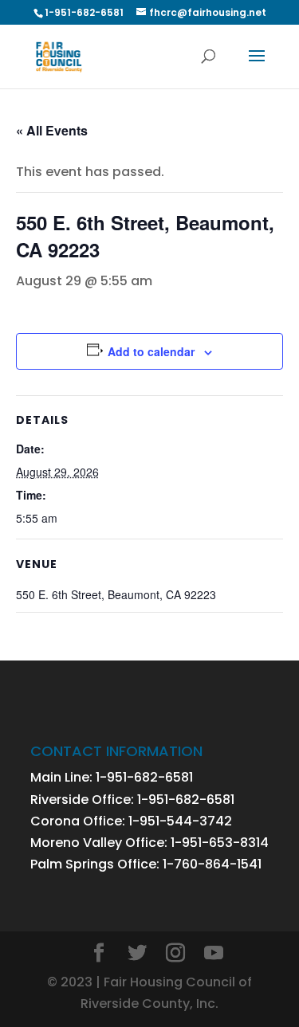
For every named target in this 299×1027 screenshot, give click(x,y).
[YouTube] (213, 954)
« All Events (52, 130)
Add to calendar (151, 351)
